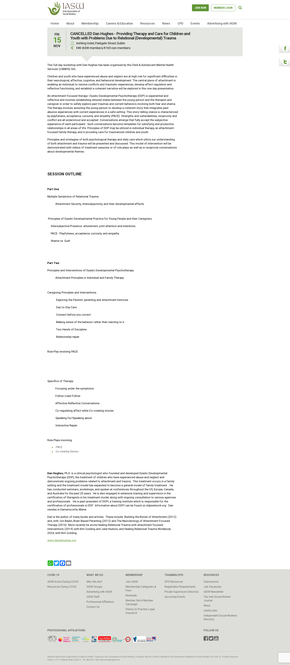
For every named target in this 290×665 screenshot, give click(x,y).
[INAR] (117, 641)
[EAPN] (94, 641)
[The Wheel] (80, 641)
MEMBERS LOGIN (223, 7)
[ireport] (127, 641)
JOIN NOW (200, 7)
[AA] (104, 641)
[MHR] (64, 641)
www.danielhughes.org (61, 540)
